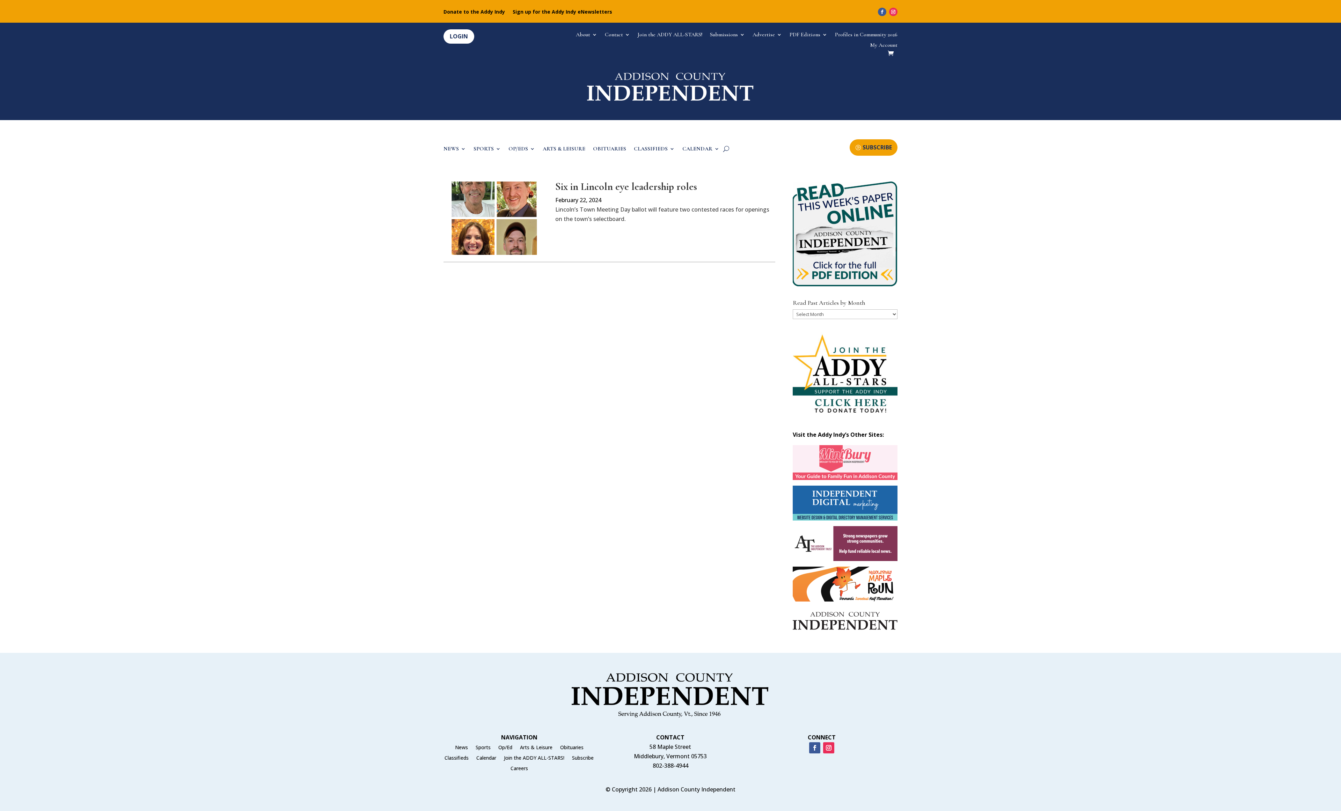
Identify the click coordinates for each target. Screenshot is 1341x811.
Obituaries (572, 748)
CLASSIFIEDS (651, 149)
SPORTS (484, 149)
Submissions (724, 35)
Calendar (486, 758)
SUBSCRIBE (877, 147)
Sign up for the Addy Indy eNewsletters (562, 12)
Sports (483, 748)
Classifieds (457, 758)
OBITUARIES (609, 149)
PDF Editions (805, 35)
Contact (614, 35)
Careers (519, 769)
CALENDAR (697, 149)
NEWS (451, 149)
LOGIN (459, 36)
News (461, 748)
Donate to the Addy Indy (474, 12)
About (583, 35)
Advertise (764, 35)
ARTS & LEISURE (564, 149)
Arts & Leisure (536, 748)
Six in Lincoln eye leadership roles (626, 186)
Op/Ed (505, 748)
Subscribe (583, 758)
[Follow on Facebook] (882, 12)
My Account (883, 46)
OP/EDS (518, 149)
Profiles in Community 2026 (866, 35)
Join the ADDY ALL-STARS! (670, 35)
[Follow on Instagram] (893, 12)
